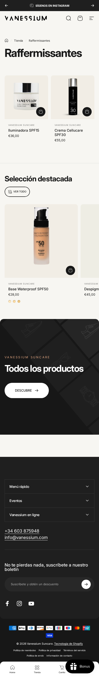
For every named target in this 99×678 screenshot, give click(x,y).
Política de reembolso (24, 650)
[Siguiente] (92, 5)
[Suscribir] (86, 584)
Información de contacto (59, 655)
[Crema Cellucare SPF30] (72, 97)
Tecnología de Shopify (68, 643)
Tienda (18, 40)
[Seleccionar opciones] (70, 270)
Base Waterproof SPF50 (28, 289)
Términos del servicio (74, 650)
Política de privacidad (50, 650)
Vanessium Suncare (21, 125)
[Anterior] (6, 5)
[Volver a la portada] (6, 40)
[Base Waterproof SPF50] (41, 241)
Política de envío (35, 655)
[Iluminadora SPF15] (26, 97)
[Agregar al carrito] (40, 111)
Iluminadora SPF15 (23, 130)
